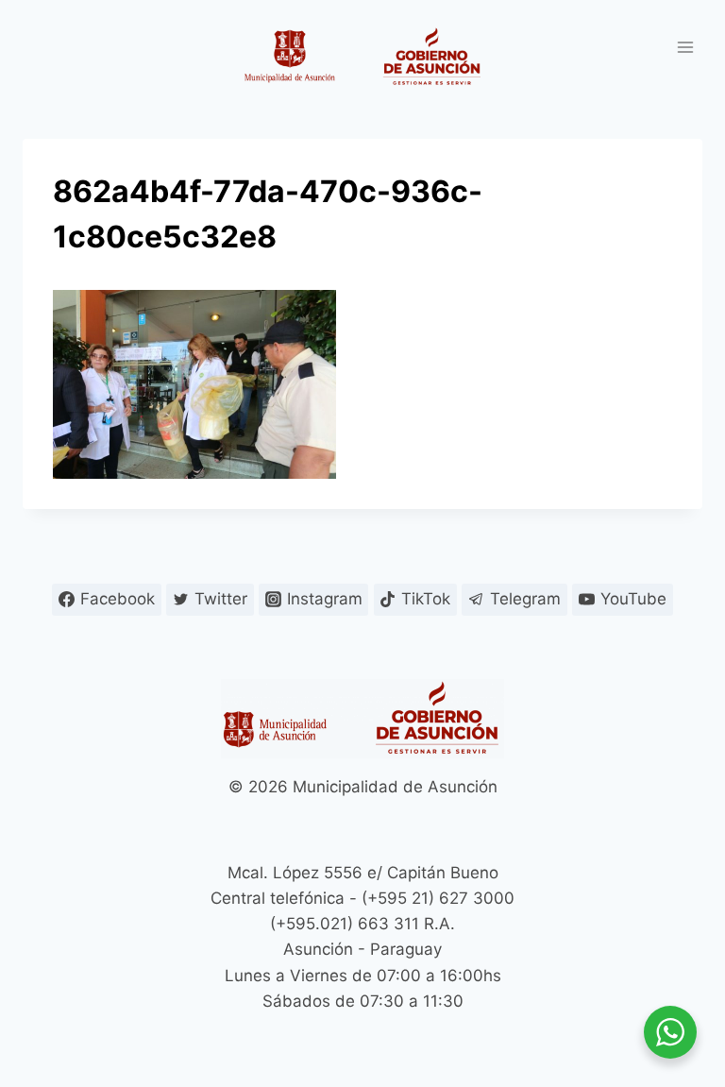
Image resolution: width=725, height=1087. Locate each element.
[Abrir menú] (684, 46)
